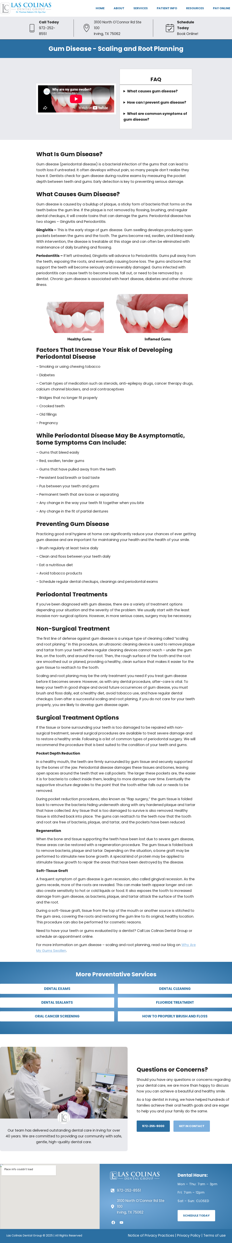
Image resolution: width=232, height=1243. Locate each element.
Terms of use (214, 1235)
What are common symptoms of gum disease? (155, 116)
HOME (100, 8)
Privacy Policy (188, 1235)
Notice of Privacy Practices (151, 1235)
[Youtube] (121, 1222)
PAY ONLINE (221, 8)
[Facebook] (113, 1222)
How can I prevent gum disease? (156, 102)
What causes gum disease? (152, 91)
